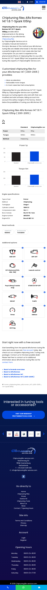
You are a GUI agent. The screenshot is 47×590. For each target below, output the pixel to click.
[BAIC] (16, 434)
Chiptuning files (8, 39)
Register (23, 540)
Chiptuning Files (23, 494)
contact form (7, 362)
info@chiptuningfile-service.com (24, 470)
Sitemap (23, 525)
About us (23, 503)
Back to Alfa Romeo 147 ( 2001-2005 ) (19, 377)
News (23, 506)
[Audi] (9, 434)
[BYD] (30, 434)
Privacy (23, 523)
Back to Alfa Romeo (12, 372)
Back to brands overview (14, 369)
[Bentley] (38, 434)
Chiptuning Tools (23, 501)
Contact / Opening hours (23, 508)
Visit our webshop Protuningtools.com (22, 415)
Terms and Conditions (23, 521)
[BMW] (23, 434)
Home (23, 491)
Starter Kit (23, 499)
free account (28, 350)
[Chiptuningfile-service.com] (22, 7)
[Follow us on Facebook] (23, 476)
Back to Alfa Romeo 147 (13, 374)
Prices (23, 496)
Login (23, 538)
